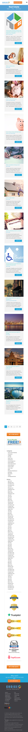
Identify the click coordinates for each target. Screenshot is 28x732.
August (10, 509)
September (11, 489)
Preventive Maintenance (12, 471)
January (10, 503)
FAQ (15, 692)
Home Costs (8, 100)
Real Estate (11, 34)
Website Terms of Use (17, 699)
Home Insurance (9, 300)
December (11, 484)
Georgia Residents (17, 698)
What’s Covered (16, 693)
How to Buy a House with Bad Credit (13, 132)
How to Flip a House (10, 198)
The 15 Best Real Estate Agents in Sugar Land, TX (13, 367)
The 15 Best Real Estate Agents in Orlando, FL (13, 401)
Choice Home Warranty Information (12, 453)
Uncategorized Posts (12, 476)
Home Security (10, 466)
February (10, 482)
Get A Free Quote (13, 434)
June (10, 487)
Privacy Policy (7, 700)
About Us (6, 692)
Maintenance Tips (8, 693)
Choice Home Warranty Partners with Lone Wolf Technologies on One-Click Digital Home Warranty (14, 32)
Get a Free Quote (18, 2)
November (11, 485)
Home (8, 9)
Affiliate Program (7, 696)
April (10, 481)
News (7, 34)
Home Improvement (12, 464)
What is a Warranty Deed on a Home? (13, 231)
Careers (15, 696)
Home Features (11, 462)
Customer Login (16, 695)
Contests (9, 455)
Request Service (7, 695)
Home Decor (10, 459)
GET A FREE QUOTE (14, 681)
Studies (9, 475)
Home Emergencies (11, 461)
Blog (13, 9)
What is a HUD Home (10, 66)
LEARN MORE (18, 43)
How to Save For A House (11, 99)
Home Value (10, 468)
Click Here (6, 720)
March (10, 492)
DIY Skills (9, 457)
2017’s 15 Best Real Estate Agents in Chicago (13, 332)
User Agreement (7, 699)
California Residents (8, 698)
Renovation (10, 473)
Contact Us (16, 700)
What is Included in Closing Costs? (13, 165)
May (10, 491)
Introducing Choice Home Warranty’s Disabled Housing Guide (13, 264)
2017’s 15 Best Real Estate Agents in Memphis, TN (13, 298)
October (10, 506)
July (9, 495)
